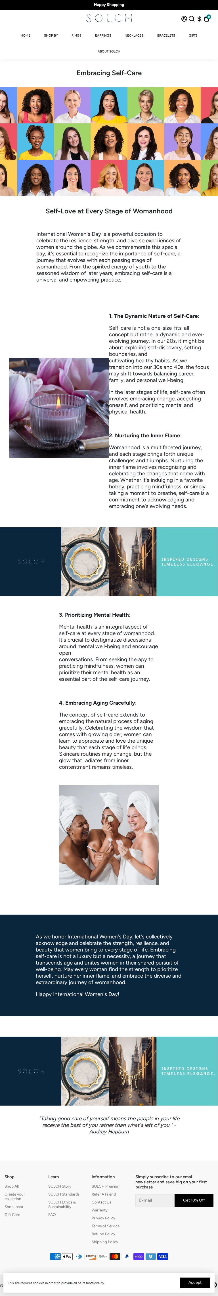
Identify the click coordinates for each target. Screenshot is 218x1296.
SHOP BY (51, 35)
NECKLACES (134, 35)
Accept (195, 1282)
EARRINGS (103, 35)
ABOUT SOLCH (109, 51)
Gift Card (12, 1214)
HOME (25, 35)
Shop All (12, 1186)
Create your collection (15, 1196)
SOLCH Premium (106, 1186)
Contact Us (101, 1202)
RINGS (76, 35)
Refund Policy (103, 1234)
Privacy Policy (103, 1218)
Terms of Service (106, 1226)
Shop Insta (14, 1206)
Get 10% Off (194, 1200)
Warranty (100, 1210)
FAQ (52, 1214)
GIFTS (193, 35)
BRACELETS (166, 35)
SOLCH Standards (63, 1194)
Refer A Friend (104, 1194)
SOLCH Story (59, 1186)
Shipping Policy (105, 1242)
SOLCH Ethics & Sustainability (62, 1204)
